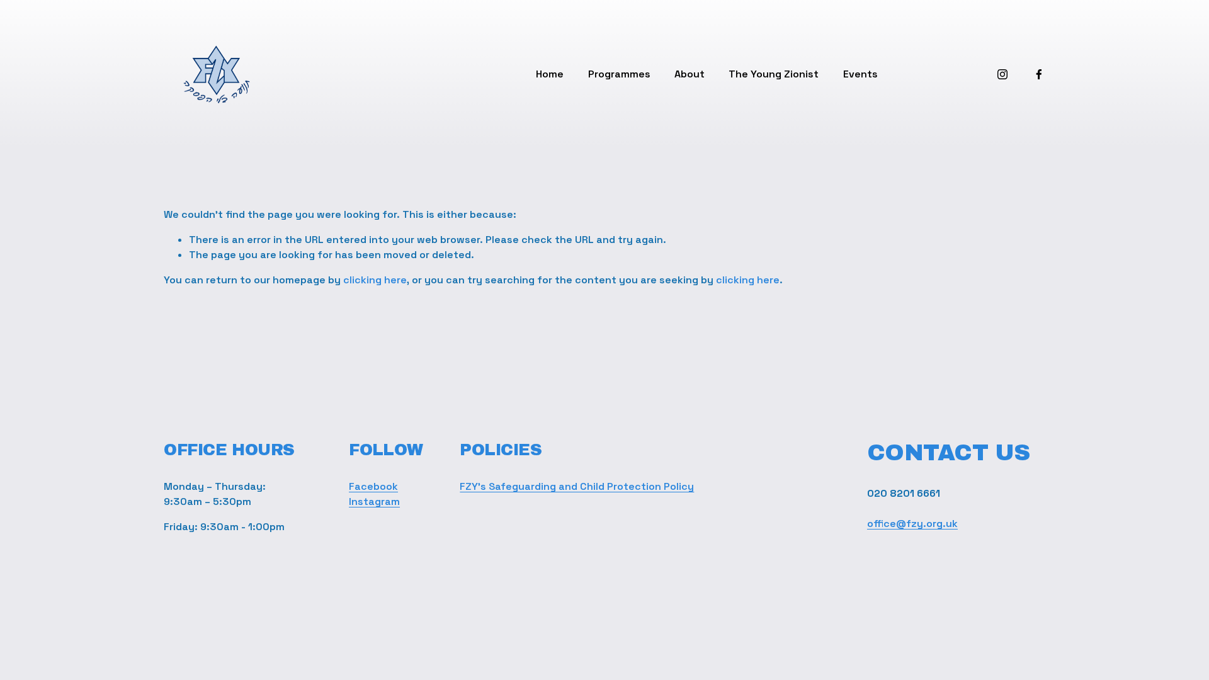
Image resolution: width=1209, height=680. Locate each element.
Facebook (373, 486)
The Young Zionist (774, 74)
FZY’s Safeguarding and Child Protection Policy (577, 486)
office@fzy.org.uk (912, 523)
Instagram (374, 501)
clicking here (375, 279)
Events (860, 74)
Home (550, 74)
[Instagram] (1002, 74)
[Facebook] (1039, 74)
